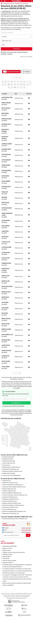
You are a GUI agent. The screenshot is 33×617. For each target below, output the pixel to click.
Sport (5, 530)
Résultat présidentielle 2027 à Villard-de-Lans (14, 518)
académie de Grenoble (19, 20)
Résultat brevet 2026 (8, 457)
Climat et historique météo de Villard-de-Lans (14, 495)
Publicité (25, 593)
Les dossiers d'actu (8, 532)
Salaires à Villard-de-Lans (9, 489)
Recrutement (16, 595)
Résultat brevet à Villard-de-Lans (11, 467)
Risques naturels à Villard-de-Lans (11, 503)
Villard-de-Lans (6, 480)
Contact (30, 593)
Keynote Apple (7, 556)
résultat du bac (6, 11)
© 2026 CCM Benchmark (20, 598)
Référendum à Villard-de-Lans (10, 513)
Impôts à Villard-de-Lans (9, 491)
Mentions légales (24, 596)
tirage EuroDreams (8, 562)
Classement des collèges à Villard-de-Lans (13, 487)
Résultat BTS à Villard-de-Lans (10, 469)
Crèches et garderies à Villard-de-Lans (12, 484)
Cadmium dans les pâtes (9, 560)
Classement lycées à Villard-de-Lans (12, 471)
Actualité (5, 528)
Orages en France (7, 548)
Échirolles (3, 54)
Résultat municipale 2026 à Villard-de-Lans (14, 511)
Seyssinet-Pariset (22, 52)
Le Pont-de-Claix (11, 52)
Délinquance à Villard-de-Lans (10, 499)
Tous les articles (6, 595)
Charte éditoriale (19, 593)
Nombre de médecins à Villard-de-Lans (13, 505)
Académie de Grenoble (21, 3)
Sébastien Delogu (7, 554)
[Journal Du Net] (8, 609)
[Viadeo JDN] (24, 612)
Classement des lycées (8, 461)
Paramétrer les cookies (10, 596)
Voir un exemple (26, 528)
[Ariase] (8, 615)
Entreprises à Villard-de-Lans (10, 507)
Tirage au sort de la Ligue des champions (14, 552)
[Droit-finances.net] (24, 609)
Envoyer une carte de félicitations (11, 475)
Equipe (12, 593)
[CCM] (24, 605)
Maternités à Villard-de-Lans (10, 482)
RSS (12, 595)
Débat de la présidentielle (10, 546)
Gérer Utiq (18, 596)
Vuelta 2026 (6, 558)
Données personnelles (25, 595)
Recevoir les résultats (13, 71)
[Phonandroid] (24, 615)
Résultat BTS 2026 (7, 459)
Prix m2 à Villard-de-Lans (9, 509)
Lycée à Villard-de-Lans (8, 463)
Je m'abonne (15, 403)
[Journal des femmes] (8, 605)
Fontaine (9, 54)
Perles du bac (6, 465)
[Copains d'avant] (8, 612)
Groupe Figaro (10, 598)
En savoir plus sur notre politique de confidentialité (13, 406)
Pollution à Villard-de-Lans (9, 501)
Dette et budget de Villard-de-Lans (11, 493)
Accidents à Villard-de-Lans (9, 497)
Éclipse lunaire (7, 550)
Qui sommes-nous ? (5, 593)
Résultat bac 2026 (9, 3)
